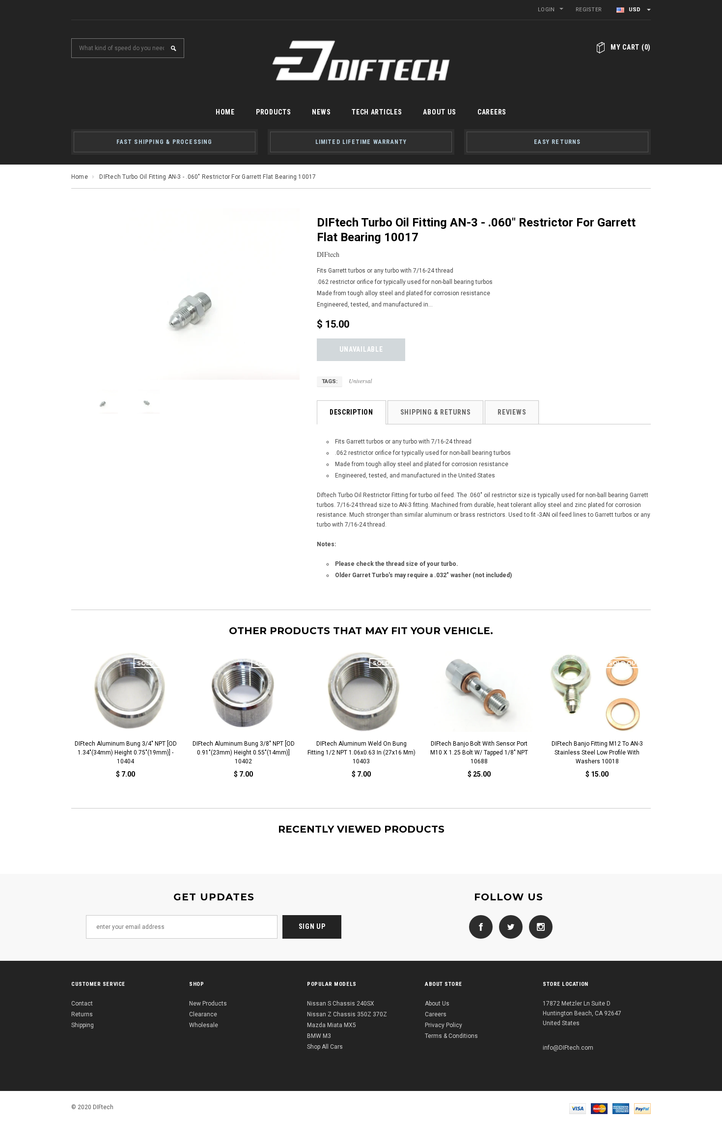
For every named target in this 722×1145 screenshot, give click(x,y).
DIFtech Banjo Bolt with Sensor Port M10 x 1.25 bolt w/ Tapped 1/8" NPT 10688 (479, 752)
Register (589, 9)
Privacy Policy (443, 1025)
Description (351, 412)
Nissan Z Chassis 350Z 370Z (347, 1014)
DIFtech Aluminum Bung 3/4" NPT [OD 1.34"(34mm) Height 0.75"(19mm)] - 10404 (125, 752)
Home (79, 176)
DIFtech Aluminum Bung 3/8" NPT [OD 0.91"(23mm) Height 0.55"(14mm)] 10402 (243, 752)
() (631, 47)
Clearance (203, 1014)
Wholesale (203, 1025)
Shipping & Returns (435, 412)
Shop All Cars (325, 1046)
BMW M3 (319, 1036)
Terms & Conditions (451, 1036)
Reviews (512, 412)
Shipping (82, 1025)
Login (546, 9)
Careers (435, 1014)
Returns (82, 1014)
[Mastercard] (599, 1108)
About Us (437, 1003)
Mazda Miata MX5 (331, 1025)
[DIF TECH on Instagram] (538, 926)
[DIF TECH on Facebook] (478, 926)
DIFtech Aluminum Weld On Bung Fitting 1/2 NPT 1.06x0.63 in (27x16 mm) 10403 (361, 752)
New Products (208, 1003)
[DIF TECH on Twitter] (508, 926)
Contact (82, 1003)
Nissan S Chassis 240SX (340, 1003)
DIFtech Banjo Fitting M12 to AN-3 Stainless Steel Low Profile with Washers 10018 (596, 752)
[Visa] (577, 1108)
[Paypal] (642, 1108)
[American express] (620, 1108)
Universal (360, 381)
